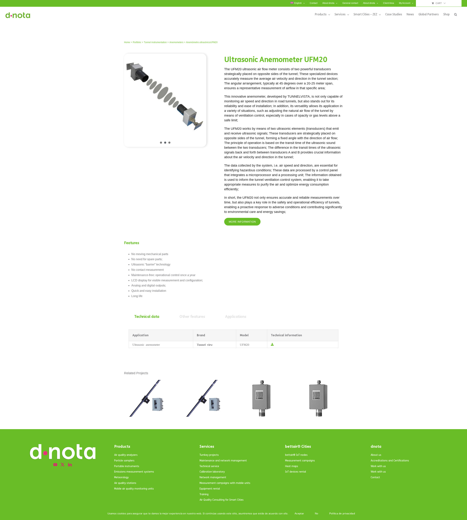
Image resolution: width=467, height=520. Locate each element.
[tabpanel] (233, 339)
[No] (462, 513)
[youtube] (55, 465)
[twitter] (62, 465)
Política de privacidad (342, 513)
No (316, 513)
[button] (455, 14)
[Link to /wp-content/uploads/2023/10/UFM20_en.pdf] (272, 344)
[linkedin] (70, 465)
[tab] (146, 316)
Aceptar (299, 513)
